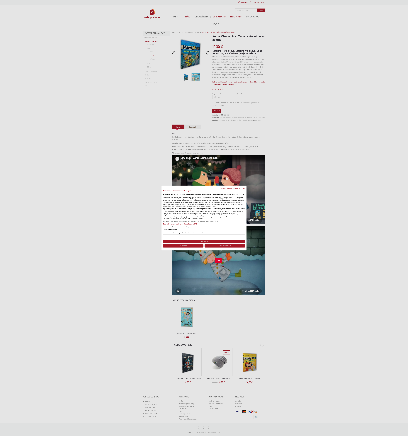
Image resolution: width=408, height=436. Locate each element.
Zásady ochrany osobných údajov (233, 188)
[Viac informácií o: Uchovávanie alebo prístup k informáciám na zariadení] (242, 233)
